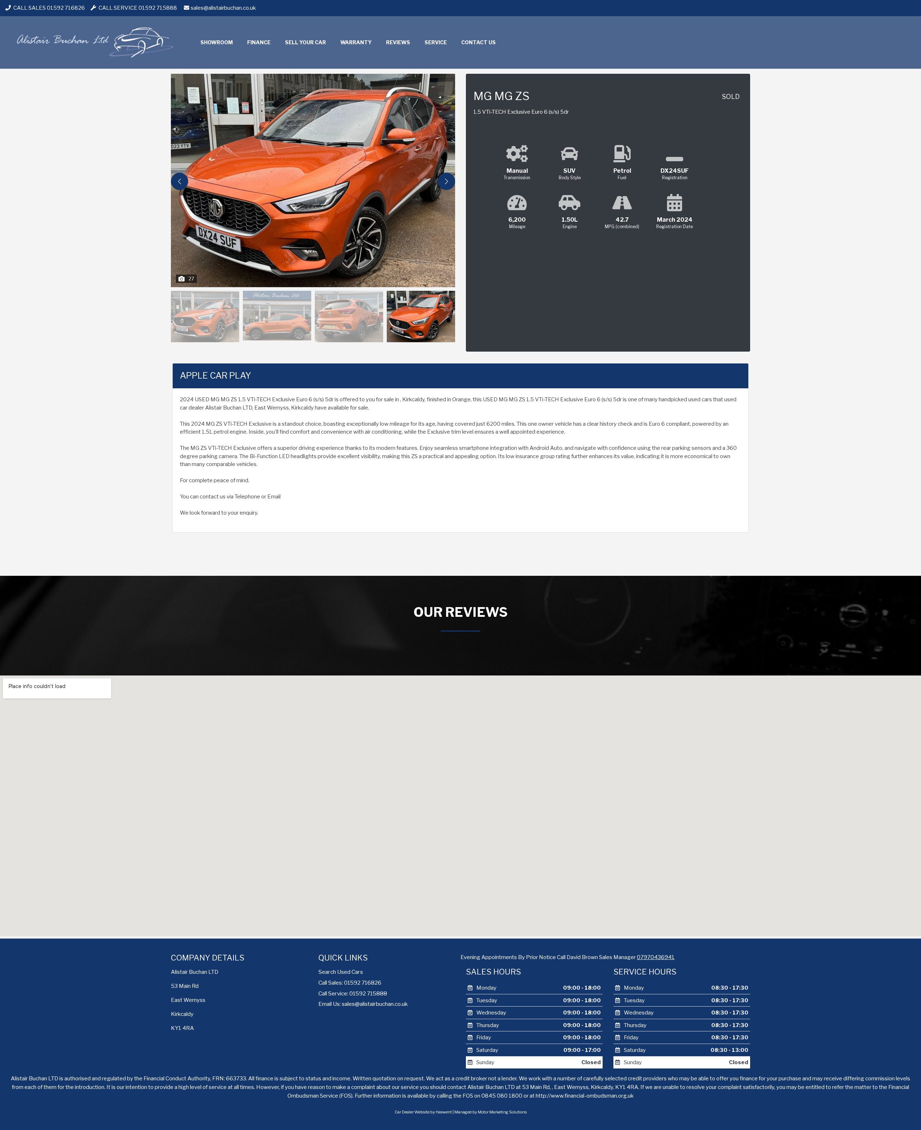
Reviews (398, 42)
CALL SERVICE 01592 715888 (137, 8)
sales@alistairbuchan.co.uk (223, 8)
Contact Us (478, 42)
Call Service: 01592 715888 (352, 993)
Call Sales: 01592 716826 (349, 982)
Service (436, 42)
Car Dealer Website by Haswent (423, 1112)
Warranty (356, 42)
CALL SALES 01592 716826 (48, 8)
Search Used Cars (340, 971)
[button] (446, 181)
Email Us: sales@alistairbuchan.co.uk (363, 1003)
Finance (259, 42)
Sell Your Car (305, 42)
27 (191, 278)
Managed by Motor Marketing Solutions (490, 1112)
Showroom (216, 42)
